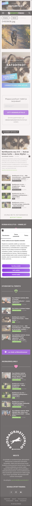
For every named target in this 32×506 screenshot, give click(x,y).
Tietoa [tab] (26, 235)
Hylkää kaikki (16, 274)
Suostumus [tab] (5, 235)
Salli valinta (16, 270)
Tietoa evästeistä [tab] (16, 235)
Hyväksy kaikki (16, 266)
